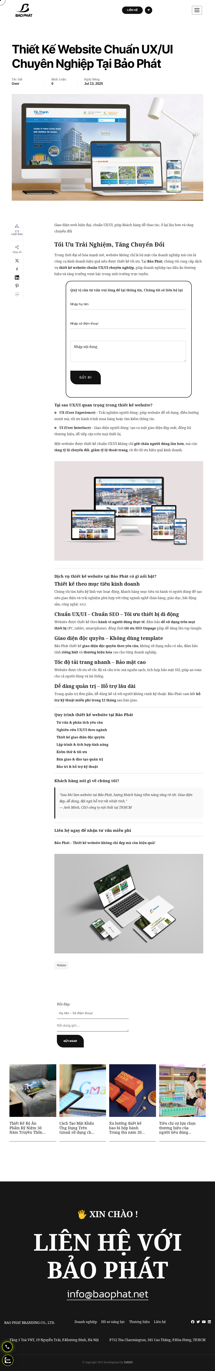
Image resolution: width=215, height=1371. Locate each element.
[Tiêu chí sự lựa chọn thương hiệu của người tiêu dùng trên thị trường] (150, 1127)
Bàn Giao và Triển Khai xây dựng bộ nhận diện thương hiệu (175, 1128)
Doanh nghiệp (86, 1321)
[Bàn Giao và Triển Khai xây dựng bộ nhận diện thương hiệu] (200, 1127)
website (61, 965)
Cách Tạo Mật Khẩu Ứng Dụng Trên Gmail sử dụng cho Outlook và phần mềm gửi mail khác (27, 1128)
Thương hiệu (139, 1321)
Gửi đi (85, 377)
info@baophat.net (107, 1294)
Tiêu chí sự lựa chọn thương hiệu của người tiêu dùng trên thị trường (127, 1128)
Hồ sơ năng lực (113, 1321)
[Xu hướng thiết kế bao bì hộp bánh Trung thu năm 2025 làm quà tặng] (100, 1127)
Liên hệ (160, 1321)
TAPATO (128, 1362)
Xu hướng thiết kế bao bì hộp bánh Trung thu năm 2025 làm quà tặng (77, 1128)
